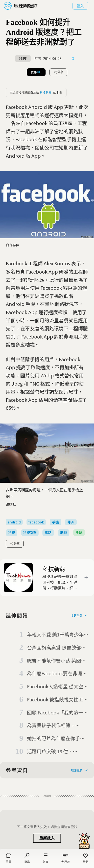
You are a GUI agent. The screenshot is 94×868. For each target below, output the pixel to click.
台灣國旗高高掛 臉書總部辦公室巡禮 (56, 648)
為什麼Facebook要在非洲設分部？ (57, 673)
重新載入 (47, 838)
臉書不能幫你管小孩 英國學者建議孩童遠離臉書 (56, 661)
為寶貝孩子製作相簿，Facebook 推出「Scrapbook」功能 (51, 725)
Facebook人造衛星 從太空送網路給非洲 (57, 687)
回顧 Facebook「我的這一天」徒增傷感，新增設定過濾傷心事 (56, 713)
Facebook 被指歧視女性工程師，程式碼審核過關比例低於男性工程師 (57, 700)
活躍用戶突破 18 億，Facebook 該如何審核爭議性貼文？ (57, 751)
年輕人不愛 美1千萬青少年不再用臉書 (55, 635)
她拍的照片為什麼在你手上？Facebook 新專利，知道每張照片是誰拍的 (57, 738)
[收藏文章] (73, 58)
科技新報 (45, 92)
